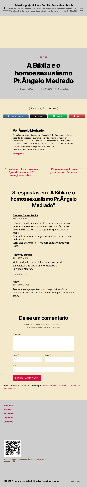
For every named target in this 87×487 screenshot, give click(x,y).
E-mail (48, 355)
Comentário (18, 334)
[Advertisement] (43, 32)
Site (14, 365)
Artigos (8, 421)
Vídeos (8, 417)
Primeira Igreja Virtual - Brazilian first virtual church (43, 5)
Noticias (9, 405)
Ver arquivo (18, 154)
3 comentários (63, 89)
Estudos (9, 413)
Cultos (43, 57)
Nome (16, 355)
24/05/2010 (47, 89)
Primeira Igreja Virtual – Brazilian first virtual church (35, 481)
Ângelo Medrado (29, 89)
